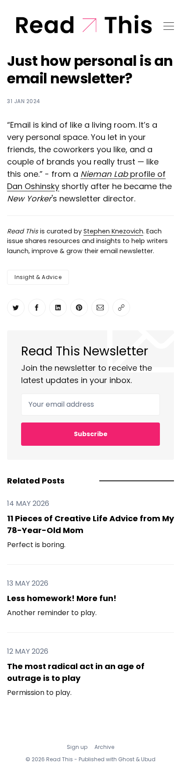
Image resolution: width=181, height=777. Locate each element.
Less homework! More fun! (61, 598)
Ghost (126, 759)
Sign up (77, 747)
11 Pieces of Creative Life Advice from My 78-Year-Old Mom (90, 524)
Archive (104, 747)
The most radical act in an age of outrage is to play (76, 672)
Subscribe (91, 434)
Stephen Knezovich (113, 231)
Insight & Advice (38, 277)
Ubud (148, 759)
